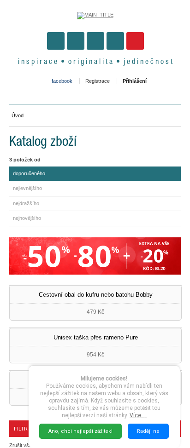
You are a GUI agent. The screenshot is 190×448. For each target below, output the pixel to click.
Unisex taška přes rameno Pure (95, 337)
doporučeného (29, 173)
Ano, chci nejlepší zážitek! (80, 431)
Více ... (138, 415)
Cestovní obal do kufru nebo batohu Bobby (96, 294)
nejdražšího (26, 203)
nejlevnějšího (27, 188)
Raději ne (148, 431)
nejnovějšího (27, 218)
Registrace (97, 81)
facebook (62, 81)
